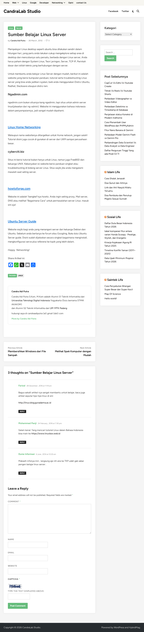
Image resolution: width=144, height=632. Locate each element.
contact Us (81, 3)
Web (14, 3)
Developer (44, 3)
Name (11, 539)
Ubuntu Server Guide (22, 221)
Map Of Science (112, 294)
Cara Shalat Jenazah (114, 178)
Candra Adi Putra (18, 40)
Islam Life (113, 172)
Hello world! (110, 298)
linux (20, 276)
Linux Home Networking (24, 127)
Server (18, 28)
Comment (14, 501)
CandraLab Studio (22, 11)
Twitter (125, 11)
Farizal (21, 385)
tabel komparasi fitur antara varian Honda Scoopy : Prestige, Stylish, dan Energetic (120, 234)
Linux (24, 3)
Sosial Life (114, 217)
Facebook (113, 11)
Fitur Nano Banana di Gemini (118, 130)
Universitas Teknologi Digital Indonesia (31, 300)
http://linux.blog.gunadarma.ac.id (34, 402)
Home (6, 3)
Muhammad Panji (27, 423)
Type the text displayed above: (26, 591)
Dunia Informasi (26, 454)
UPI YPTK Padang (58, 308)
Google (33, 3)
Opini (70, 3)
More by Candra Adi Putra (24, 318)
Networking (57, 3)
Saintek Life (115, 279)
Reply (22, 411)
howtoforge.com (19, 188)
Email (11, 552)
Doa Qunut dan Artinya (115, 183)
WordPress (119, 627)
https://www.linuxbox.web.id (45, 433)
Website (12, 566)
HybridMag (134, 627)
